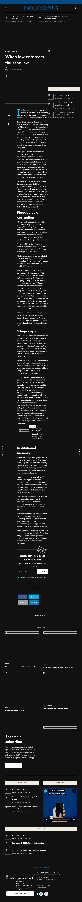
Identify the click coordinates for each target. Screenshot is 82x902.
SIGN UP (42, 572)
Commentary (36, 429)
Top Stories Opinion (39, 587)
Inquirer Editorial (18, 68)
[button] (14, 765)
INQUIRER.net (38, 2)
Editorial (8, 51)
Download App (27, 2)
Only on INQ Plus (38, 429)
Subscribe (18, 2)
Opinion (14, 51)
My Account (9, 2)
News (7, 663)
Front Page (28, 587)
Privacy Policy (24, 887)
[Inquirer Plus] (41, 8)
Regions (49, 705)
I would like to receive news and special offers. (33, 577)
